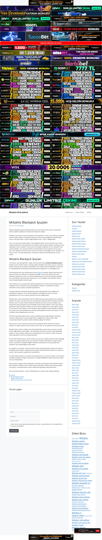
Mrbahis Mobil (77, 490)
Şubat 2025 (75, 314)
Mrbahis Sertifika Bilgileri (79, 251)
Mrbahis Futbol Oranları (79, 243)
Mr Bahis (74, 228)
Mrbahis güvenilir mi (81, 483)
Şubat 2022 (75, 405)
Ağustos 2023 (76, 360)
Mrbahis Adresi (76, 233)
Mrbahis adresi (78, 441)
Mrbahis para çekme (80, 500)
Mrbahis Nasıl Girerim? (79, 495)
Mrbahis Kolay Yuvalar (78, 238)
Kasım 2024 (75, 322)
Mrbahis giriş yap (79, 473)
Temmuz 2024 (76, 332)
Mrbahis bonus (78, 446)
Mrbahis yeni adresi (80, 520)
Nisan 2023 (75, 370)
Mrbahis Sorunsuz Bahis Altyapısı (82, 261)
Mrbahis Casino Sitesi (76, 461)
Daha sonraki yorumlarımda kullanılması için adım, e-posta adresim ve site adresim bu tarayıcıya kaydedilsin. (36, 425)
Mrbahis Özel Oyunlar (78, 246)
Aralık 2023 (75, 350)
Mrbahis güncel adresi (80, 476)
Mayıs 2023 (75, 368)
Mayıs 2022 (75, 398)
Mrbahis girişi (75, 471)
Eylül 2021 (75, 418)
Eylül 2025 (75, 309)
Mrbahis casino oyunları (79, 459)
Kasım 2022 (75, 383)
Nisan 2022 (75, 400)
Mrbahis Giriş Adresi (18, 212)
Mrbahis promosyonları (78, 502)
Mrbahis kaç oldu (85, 487)
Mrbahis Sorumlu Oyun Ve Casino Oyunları (21, 379)
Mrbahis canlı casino (78, 452)
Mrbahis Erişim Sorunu (78, 269)
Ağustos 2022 (76, 390)
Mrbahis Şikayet (80, 212)
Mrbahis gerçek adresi (80, 463)
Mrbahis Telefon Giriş (78, 274)
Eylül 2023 (75, 357)
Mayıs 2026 (75, 304)
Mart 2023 (75, 373)
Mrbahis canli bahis (77, 450)
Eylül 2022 (75, 388)
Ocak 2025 (75, 317)
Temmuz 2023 (76, 362)
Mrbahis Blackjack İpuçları (17, 376)
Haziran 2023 (76, 365)
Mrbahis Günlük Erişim (78, 271)
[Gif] (51, 101)
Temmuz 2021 (76, 423)
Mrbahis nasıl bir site (81, 492)
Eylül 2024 (75, 327)
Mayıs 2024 (75, 337)
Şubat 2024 (75, 345)
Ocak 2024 (75, 347)
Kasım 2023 (75, 352)
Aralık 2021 (75, 411)
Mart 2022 (75, 403)
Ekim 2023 (75, 355)
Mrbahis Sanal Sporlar (79, 504)
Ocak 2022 (75, 408)
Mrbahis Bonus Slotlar (78, 266)
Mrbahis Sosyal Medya (79, 506)
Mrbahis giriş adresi (80, 469)
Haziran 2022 (76, 395)
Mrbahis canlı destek (80, 455)
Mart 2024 (75, 342)
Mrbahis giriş (78, 466)
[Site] (25, 73)
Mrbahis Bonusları (77, 448)
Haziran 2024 (76, 335)
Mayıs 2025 (75, 312)
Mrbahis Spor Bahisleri (80, 508)
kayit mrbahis (75, 438)
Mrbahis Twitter (78, 515)
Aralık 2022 (75, 380)
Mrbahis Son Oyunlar (78, 264)
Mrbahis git (89, 473)
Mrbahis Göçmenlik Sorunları (80, 249)
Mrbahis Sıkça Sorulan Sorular (81, 510)
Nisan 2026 (75, 307)
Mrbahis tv (76, 513)
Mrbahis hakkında (78, 486)
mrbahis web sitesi (88, 515)
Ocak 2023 (75, 378)
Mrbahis (89, 212)
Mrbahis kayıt (76, 487)
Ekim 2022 (75, 385)
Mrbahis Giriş (69, 212)
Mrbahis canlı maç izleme (81, 457)
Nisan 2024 (75, 340)
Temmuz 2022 (76, 393)
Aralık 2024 (75, 319)
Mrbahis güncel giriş (79, 478)
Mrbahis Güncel (76, 231)
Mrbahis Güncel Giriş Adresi (82, 480)
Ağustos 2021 (76, 421)
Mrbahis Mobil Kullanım (79, 241)
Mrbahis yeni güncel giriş (81, 523)
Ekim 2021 (75, 416)
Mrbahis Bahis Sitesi (80, 444)
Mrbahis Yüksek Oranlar (17, 378)
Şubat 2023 (75, 375)
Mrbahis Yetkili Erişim (78, 254)
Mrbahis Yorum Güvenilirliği (80, 259)
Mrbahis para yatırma (81, 497)
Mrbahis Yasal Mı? (77, 517)
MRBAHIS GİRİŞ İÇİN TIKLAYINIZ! (51, 43)
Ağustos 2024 (76, 330)
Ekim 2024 (75, 325)
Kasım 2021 (75, 413)
